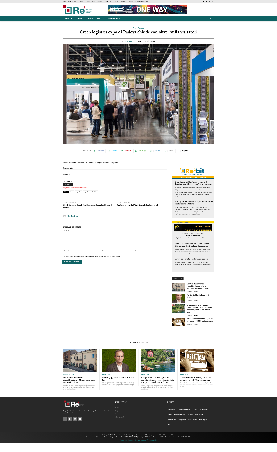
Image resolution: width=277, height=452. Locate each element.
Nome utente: (68, 168)
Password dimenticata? (79, 188)
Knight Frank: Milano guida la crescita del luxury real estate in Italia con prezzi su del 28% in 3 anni (199, 308)
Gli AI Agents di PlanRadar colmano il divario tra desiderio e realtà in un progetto (193, 183)
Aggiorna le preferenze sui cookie (147, 440)
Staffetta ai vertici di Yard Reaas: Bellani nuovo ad (137, 205)
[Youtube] (212, 1)
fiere (71, 192)
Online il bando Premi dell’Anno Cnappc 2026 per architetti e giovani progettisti (192, 245)
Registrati (66, 188)
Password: (67, 174)
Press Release (138, 28)
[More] (193, 151)
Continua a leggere (192, 291)
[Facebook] (203, 1)
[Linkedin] (206, 1)
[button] (211, 18)
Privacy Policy (124, 440)
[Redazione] (64, 216)
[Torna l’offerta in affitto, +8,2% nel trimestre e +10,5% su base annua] (178, 322)
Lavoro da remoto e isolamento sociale (191, 259)
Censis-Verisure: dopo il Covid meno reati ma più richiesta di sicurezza (87, 206)
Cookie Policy (133, 440)
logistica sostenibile (90, 192)
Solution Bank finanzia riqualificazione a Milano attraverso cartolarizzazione (198, 286)
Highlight (106, 374)
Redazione (128, 41)
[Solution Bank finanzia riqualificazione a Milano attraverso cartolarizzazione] (178, 287)
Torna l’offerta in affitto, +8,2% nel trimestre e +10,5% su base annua (195, 378)
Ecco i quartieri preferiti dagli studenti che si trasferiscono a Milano (194, 202)
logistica (78, 192)
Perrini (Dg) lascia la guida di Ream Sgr (118, 378)
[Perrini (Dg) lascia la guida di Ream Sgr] (178, 298)
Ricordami (68, 182)
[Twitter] (209, 1)
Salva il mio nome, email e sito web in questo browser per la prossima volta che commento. (93, 256)
